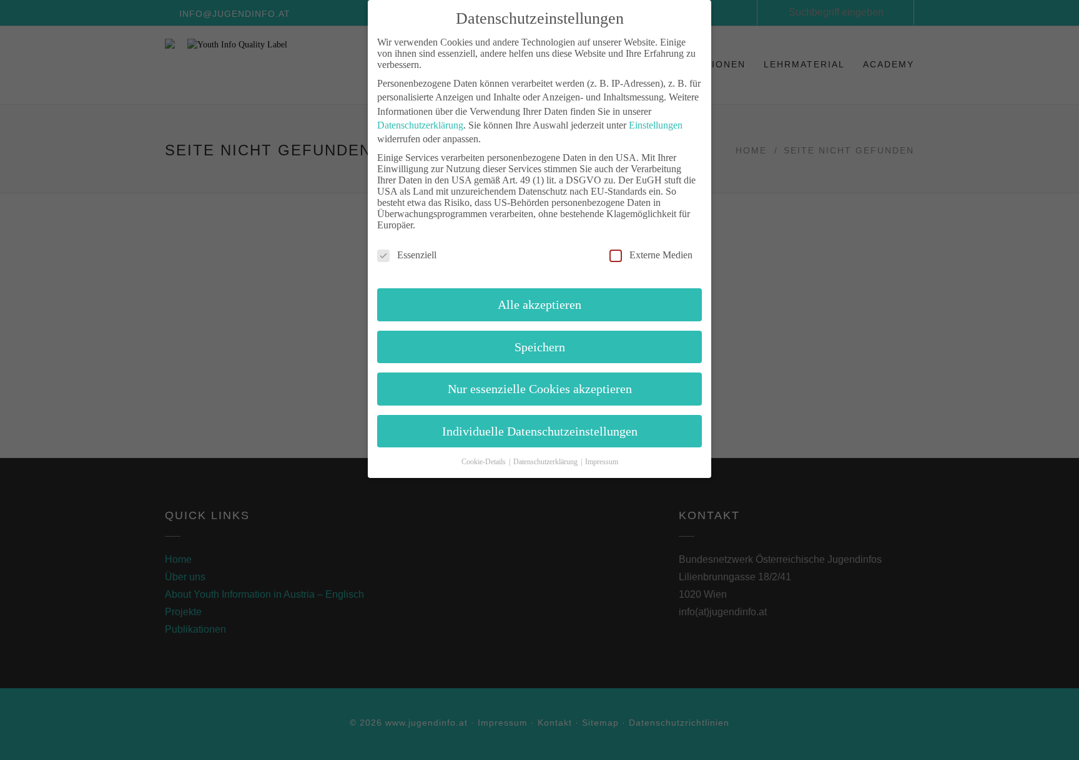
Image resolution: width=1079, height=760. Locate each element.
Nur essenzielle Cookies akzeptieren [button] (540, 389)
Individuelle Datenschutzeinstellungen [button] (540, 431)
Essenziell (416, 255)
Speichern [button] (540, 347)
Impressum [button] (601, 461)
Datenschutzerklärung (420, 125)
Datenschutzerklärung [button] (546, 461)
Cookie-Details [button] (484, 461)
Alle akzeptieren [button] (539, 304)
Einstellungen (655, 125)
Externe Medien (660, 255)
